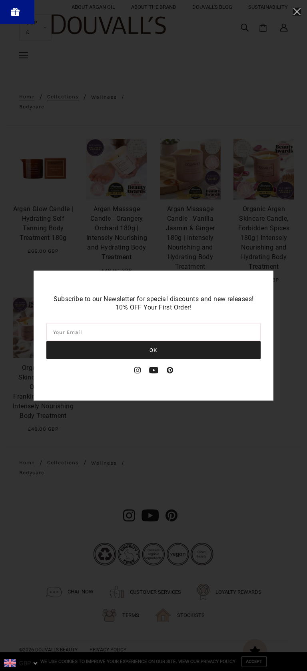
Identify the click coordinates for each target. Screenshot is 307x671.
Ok (153, 349)
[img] (137, 370)
